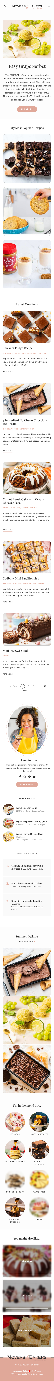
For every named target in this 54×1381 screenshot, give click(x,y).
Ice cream (20, 429)
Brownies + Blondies (16, 177)
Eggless (42, 353)
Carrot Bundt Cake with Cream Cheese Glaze (23, 501)
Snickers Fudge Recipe (18, 348)
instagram (25, 777)
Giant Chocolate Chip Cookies (23, 227)
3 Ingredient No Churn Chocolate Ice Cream (25, 422)
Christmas (20, 353)
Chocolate (34, 177)
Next (25, 690)
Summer (30, 429)
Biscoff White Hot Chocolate (22, 280)
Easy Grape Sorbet (16, 1032)
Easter (25, 508)
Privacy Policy (22, 1365)
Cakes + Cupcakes (11, 508)
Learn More (27, 784)
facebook (20, 777)
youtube (34, 777)
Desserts (31, 353)
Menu (49, 6)
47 (45, 686)
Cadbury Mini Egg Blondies (21, 578)
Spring (33, 508)
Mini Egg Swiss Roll (16, 650)
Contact (35, 1365)
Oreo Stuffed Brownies (19, 174)
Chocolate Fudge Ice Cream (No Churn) (24, 1079)
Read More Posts (26, 941)
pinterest (29, 777)
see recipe (27, 109)
